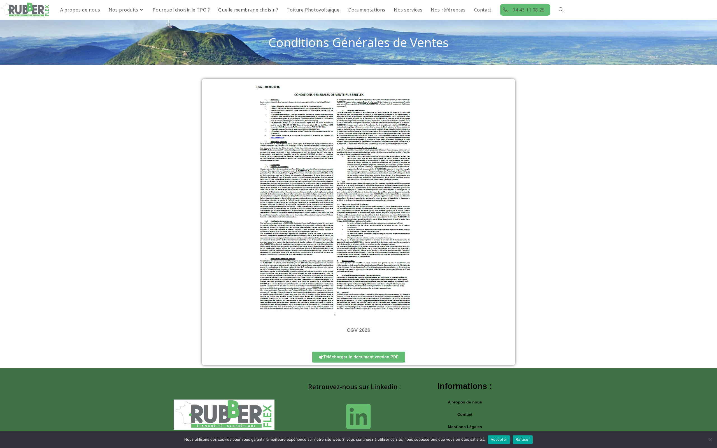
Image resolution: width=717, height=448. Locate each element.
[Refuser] (710, 439)
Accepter (499, 439)
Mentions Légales (465, 426)
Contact (464, 414)
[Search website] (561, 10)
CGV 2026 (358, 330)
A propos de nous (465, 402)
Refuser (523, 439)
